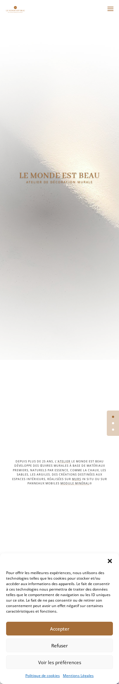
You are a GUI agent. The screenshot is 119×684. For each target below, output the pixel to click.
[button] (110, 561)
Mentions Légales (78, 675)
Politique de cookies (42, 675)
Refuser (59, 645)
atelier (64, 461)
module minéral (74, 483)
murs (76, 479)
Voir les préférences (59, 662)
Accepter (59, 629)
